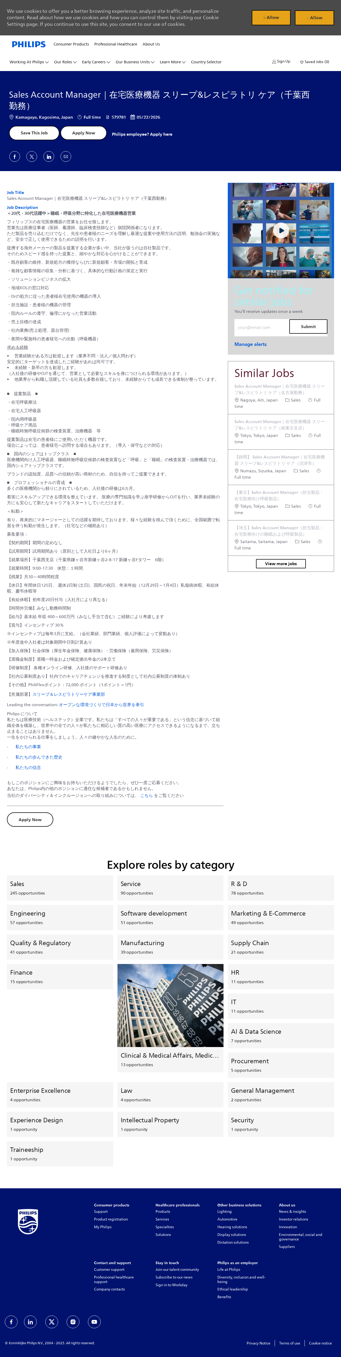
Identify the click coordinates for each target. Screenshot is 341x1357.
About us (151, 44)
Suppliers (287, 1247)
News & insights (292, 1212)
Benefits (224, 1297)
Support (101, 1212)
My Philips (103, 1227)
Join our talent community (177, 1270)
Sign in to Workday (172, 1285)
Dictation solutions (233, 1242)
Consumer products (71, 44)
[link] (250, 344)
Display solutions (231, 1235)
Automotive (227, 1219)
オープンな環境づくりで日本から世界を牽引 (101, 704)
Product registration (111, 1219)
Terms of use (289, 1343)
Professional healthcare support (114, 1279)
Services (162, 1219)
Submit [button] (308, 326)
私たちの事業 (28, 746)
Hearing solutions (232, 1227)
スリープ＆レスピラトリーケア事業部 (69, 694)
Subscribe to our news (174, 1277)
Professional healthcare (115, 44)
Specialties (165, 1227)
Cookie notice (320, 1343)
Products (163, 1212)
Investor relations (293, 1219)
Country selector (206, 62)
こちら (146, 795)
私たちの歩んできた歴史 (38, 757)
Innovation (288, 1227)
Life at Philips (228, 1270)
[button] (281, 61)
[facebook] (11, 1321)
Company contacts (109, 1289)
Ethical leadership (232, 1289)
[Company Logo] (29, 44)
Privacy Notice (258, 1343)
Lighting (224, 1212)
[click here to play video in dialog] (281, 230)
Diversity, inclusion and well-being (241, 1279)
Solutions (163, 1235)
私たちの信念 (28, 767)
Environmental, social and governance (300, 1237)
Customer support (109, 1270)
